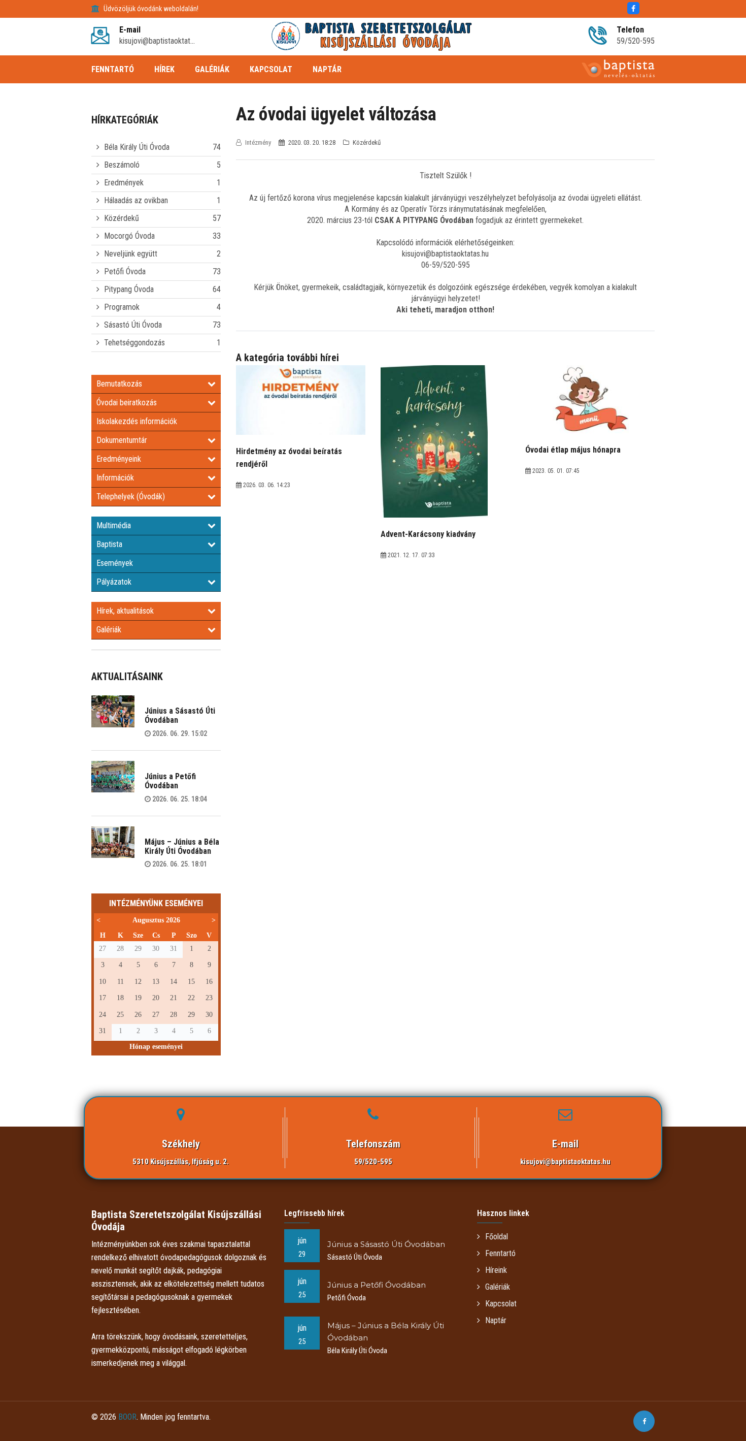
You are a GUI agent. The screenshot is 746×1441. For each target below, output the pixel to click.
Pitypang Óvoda (129, 289)
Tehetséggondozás (134, 342)
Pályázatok (113, 582)
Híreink (496, 1270)
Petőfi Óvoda (125, 271)
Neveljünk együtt (130, 254)
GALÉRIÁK (212, 69)
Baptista (109, 544)
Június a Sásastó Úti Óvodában (180, 715)
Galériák (108, 629)
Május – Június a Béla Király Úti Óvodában (182, 846)
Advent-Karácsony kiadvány (428, 534)
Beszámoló (122, 165)
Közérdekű (121, 218)
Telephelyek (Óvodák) (130, 496)
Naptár (495, 1320)
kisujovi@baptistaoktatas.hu (565, 1161)
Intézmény (258, 142)
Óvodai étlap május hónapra (573, 450)
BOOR (127, 1417)
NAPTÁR (327, 69)
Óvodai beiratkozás (126, 402)
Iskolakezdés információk (136, 421)
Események (114, 563)
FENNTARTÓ (112, 69)
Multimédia (113, 525)
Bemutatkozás (119, 384)
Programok (122, 307)
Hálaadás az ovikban (136, 200)
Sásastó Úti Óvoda (133, 325)
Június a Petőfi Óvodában (170, 781)
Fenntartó (500, 1253)
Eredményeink (118, 459)
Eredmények (124, 182)
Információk (115, 478)
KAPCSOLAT (271, 69)
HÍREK (164, 69)
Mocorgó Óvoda (129, 236)
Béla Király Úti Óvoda (136, 147)
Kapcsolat (501, 1303)
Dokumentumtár (121, 440)
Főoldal (496, 1236)
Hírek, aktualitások (125, 611)
